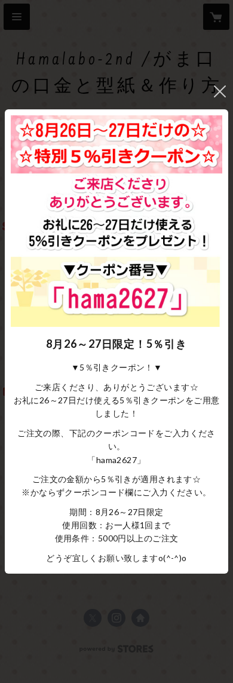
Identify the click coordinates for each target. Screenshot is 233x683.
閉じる (220, 91)
